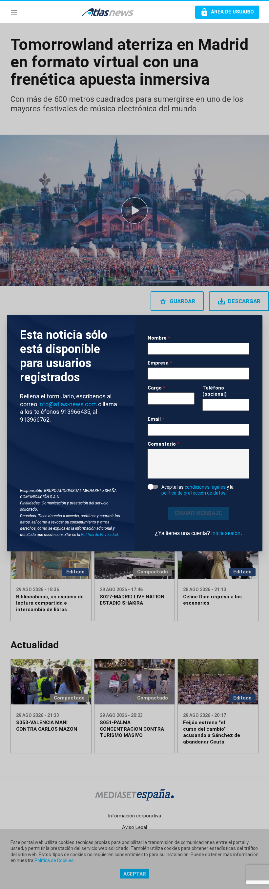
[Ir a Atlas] (111, 12)
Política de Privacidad (99, 534)
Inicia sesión (225, 533)
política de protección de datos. (194, 493)
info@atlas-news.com (67, 404)
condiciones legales (205, 487)
